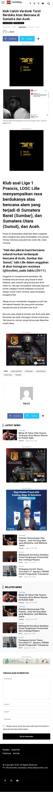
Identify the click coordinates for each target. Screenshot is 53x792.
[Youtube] (43, 3)
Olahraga (7, 23)
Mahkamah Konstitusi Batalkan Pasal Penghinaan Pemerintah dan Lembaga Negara (34, 557)
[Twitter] (38, 3)
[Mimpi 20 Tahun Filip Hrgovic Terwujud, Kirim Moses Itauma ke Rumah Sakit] (10, 435)
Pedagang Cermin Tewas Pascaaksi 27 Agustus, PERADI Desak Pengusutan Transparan (34, 571)
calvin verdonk (16, 371)
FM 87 (12, 32)
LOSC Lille (8, 375)
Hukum (21, 552)
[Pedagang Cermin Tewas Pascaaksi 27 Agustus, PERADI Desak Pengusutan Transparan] (10, 571)
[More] (38, 38)
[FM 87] (5, 32)
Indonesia (28, 371)
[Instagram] (34, 3)
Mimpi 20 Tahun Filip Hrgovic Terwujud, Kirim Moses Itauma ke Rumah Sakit (33, 435)
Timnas (18, 375)
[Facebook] (30, 3)
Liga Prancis (40, 371)
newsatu (21, 441)
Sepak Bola (18, 23)
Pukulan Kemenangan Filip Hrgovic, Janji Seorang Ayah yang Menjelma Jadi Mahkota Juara (33, 542)
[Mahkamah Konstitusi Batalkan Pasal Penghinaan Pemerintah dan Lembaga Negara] (10, 556)
